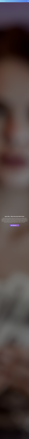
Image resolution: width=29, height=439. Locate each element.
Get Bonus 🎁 (14, 225)
